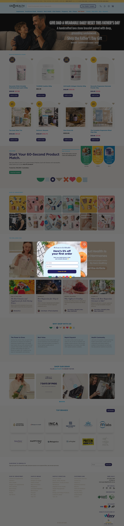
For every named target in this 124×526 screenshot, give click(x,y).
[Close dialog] (84, 244)
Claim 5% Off (62, 271)
